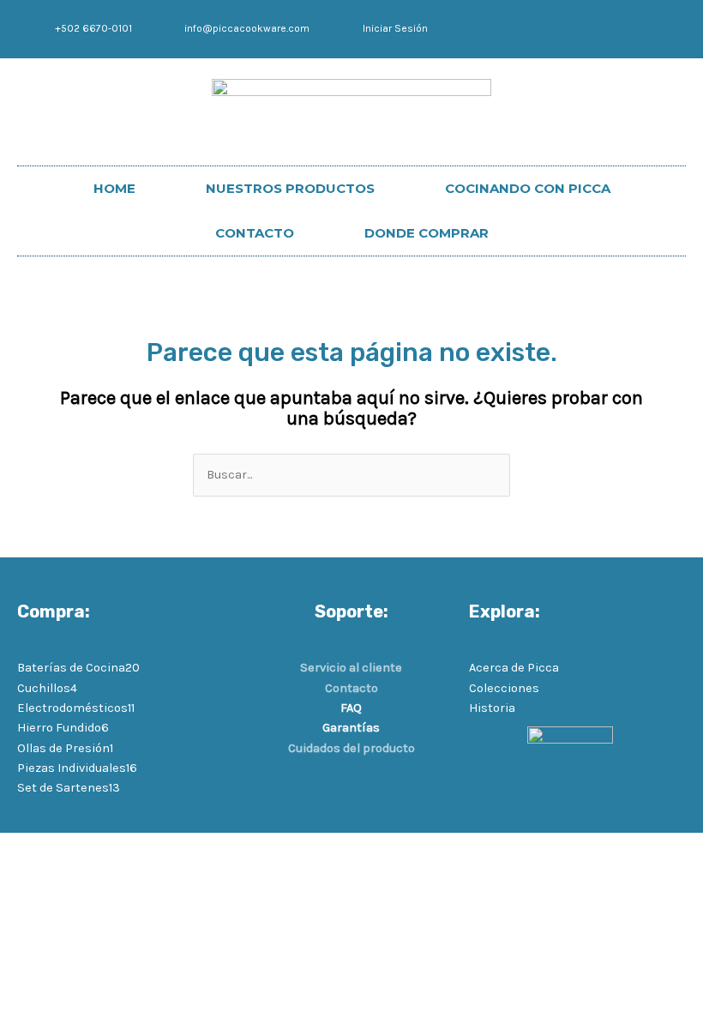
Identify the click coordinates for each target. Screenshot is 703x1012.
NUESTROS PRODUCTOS (290, 188)
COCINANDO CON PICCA (527, 188)
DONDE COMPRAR (426, 233)
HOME (114, 188)
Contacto (351, 688)
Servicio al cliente (351, 667)
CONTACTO (254, 233)
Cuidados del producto (351, 748)
